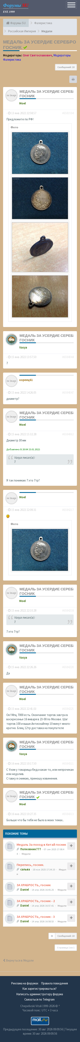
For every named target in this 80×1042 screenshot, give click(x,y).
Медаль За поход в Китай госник (41, 844)
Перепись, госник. (30, 865)
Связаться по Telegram (39, 999)
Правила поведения (54, 983)
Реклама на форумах (24, 983)
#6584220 (68, 667)
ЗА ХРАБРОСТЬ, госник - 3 (36, 917)
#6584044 (68, 357)
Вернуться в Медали (19, 960)
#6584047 (68, 392)
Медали (26, 853)
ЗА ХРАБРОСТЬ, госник (34, 885)
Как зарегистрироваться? (39, 989)
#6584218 (68, 610)
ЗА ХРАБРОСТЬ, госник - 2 (36, 901)
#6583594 (68, 113)
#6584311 (68, 763)
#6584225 (68, 709)
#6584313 (68, 814)
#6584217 (68, 510)
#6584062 (68, 434)
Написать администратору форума (39, 994)
